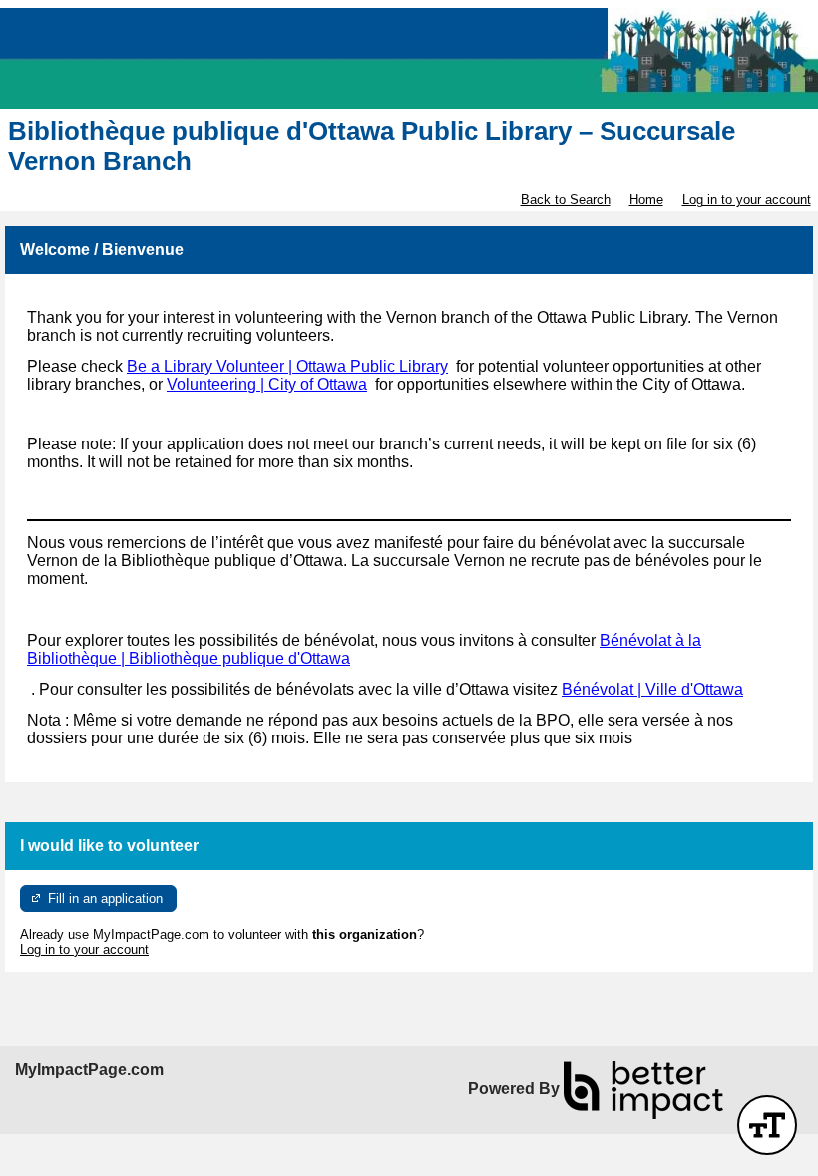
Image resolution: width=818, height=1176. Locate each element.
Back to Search (566, 199)
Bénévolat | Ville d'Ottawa (652, 689)
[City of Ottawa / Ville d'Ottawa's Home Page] (409, 58)
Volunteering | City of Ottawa (267, 384)
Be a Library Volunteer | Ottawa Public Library (287, 366)
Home (646, 199)
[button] (767, 1125)
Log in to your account (746, 199)
